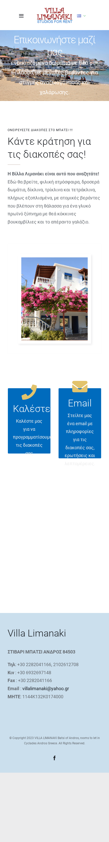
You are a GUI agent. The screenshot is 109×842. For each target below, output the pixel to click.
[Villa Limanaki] (54, 259)
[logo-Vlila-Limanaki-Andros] (54, 9)
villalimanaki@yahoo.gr (45, 688)
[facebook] (54, 758)
